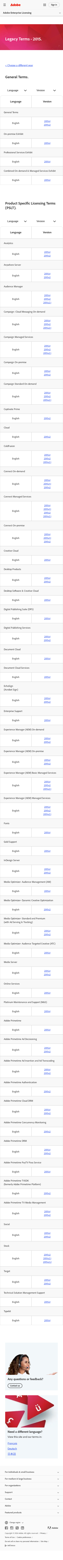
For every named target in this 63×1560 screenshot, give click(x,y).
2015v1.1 (47, 483)
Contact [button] (8, 1499)
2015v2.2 (47, 1262)
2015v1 (47, 121)
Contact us (15, 1385)
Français (12, 1443)
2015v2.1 (47, 302)
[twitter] (17, 1527)
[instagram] (11, 1527)
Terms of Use (10, 1537)
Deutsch (12, 1448)
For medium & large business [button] (18, 1479)
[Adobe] (15, 5)
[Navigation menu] (4, 5)
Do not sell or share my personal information (22, 1541)
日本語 (12, 1454)
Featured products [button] (13, 1512)
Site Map (44, 1541)
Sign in (54, 4)
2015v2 (47, 124)
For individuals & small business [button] (19, 1472)
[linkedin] (22, 1527)
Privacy (43, 1533)
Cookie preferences (24, 1537)
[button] (44, 4)
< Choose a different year (19, 65)
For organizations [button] (13, 1485)
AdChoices (11, 1545)
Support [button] (8, 1492)
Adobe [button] (8, 1505)
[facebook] (6, 1527)
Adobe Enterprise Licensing (17, 12)
